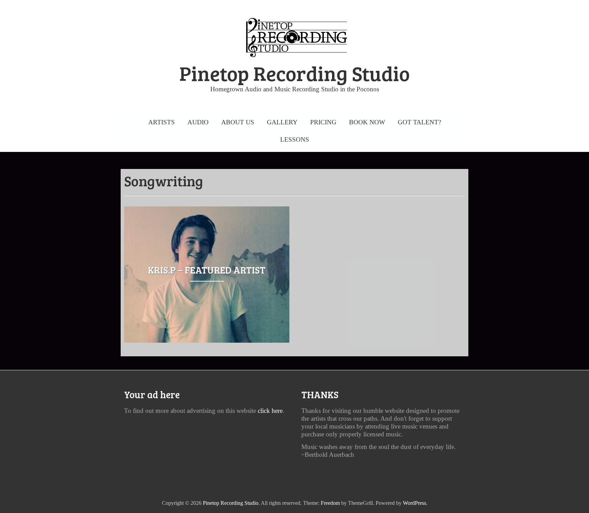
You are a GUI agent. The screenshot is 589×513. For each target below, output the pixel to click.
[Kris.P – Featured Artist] (206, 211)
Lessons (294, 139)
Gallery (282, 122)
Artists (161, 122)
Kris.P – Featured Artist (207, 269)
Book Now (367, 122)
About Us (237, 122)
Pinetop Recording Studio (294, 73)
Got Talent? (419, 122)
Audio (198, 122)
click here (270, 410)
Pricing (323, 122)
